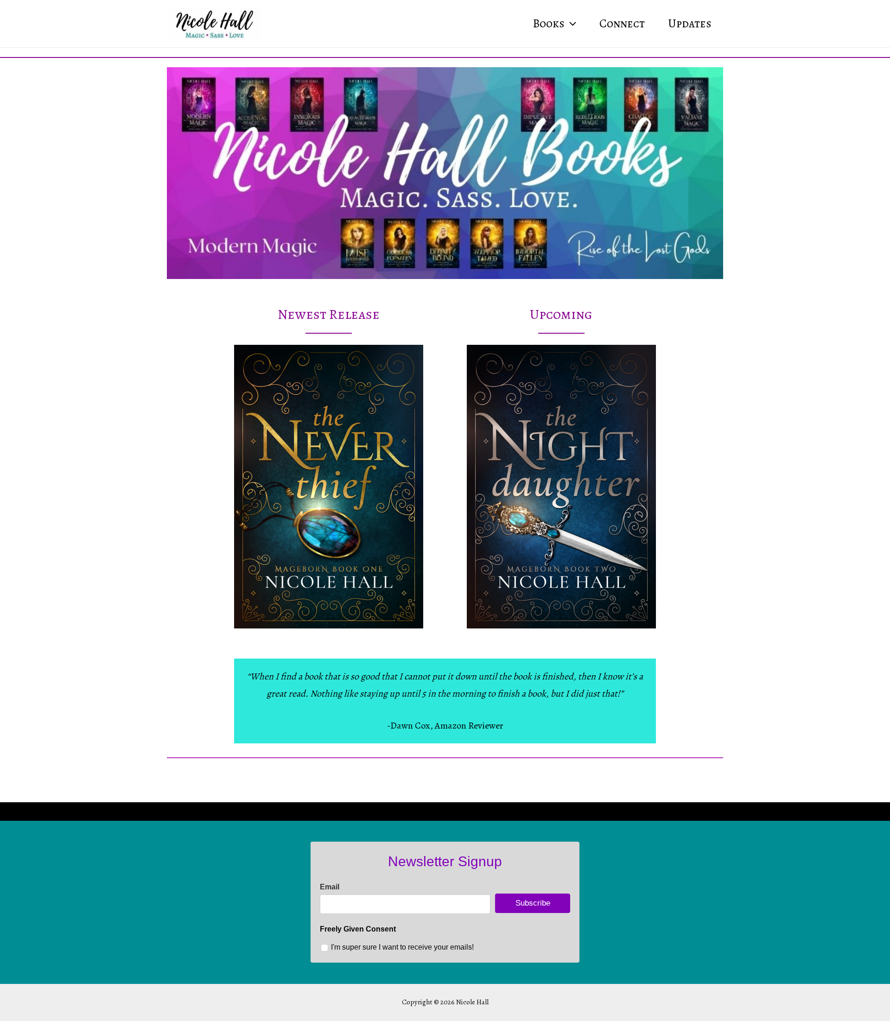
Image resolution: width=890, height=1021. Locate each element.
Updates (690, 24)
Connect (622, 24)
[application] (570, 23)
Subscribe (532, 903)
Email (329, 887)
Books (549, 24)
